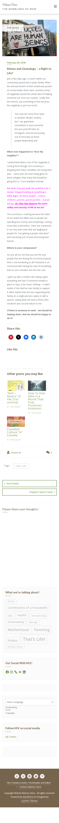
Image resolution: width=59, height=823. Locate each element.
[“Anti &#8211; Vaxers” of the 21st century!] (16, 386)
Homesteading (16, 622)
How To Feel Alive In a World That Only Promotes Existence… (36, 400)
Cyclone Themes (29, 800)
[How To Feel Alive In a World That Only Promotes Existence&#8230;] (37, 386)
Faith (10, 615)
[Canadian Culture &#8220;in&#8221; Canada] (16, 422)
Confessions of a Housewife (27, 608)
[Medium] (20, 671)
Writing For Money (15, 647)
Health (21, 615)
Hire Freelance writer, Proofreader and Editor (29, 782)
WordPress (28, 796)
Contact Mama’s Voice (30, 786)
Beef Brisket (13, 483)
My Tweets (10, 736)
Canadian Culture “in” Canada (15, 432)
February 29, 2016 (16, 62)
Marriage (33, 622)
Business (11, 601)
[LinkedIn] (24, 671)
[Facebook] (7, 671)
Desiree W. (15, 452)
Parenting (42, 629)
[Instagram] (11, 671)
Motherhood (18, 629)
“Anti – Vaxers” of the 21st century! (14, 397)
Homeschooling (39, 615)
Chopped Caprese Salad (40, 492)
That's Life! (20, 465)
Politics (13, 640)
